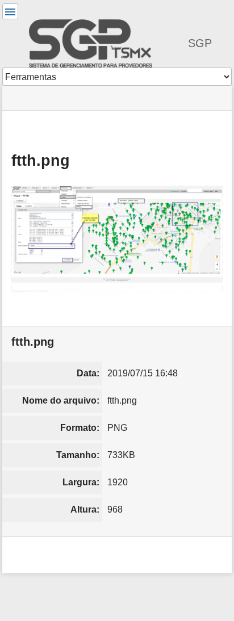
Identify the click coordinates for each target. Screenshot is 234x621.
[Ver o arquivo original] (117, 239)
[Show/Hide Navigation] (10, 11)
